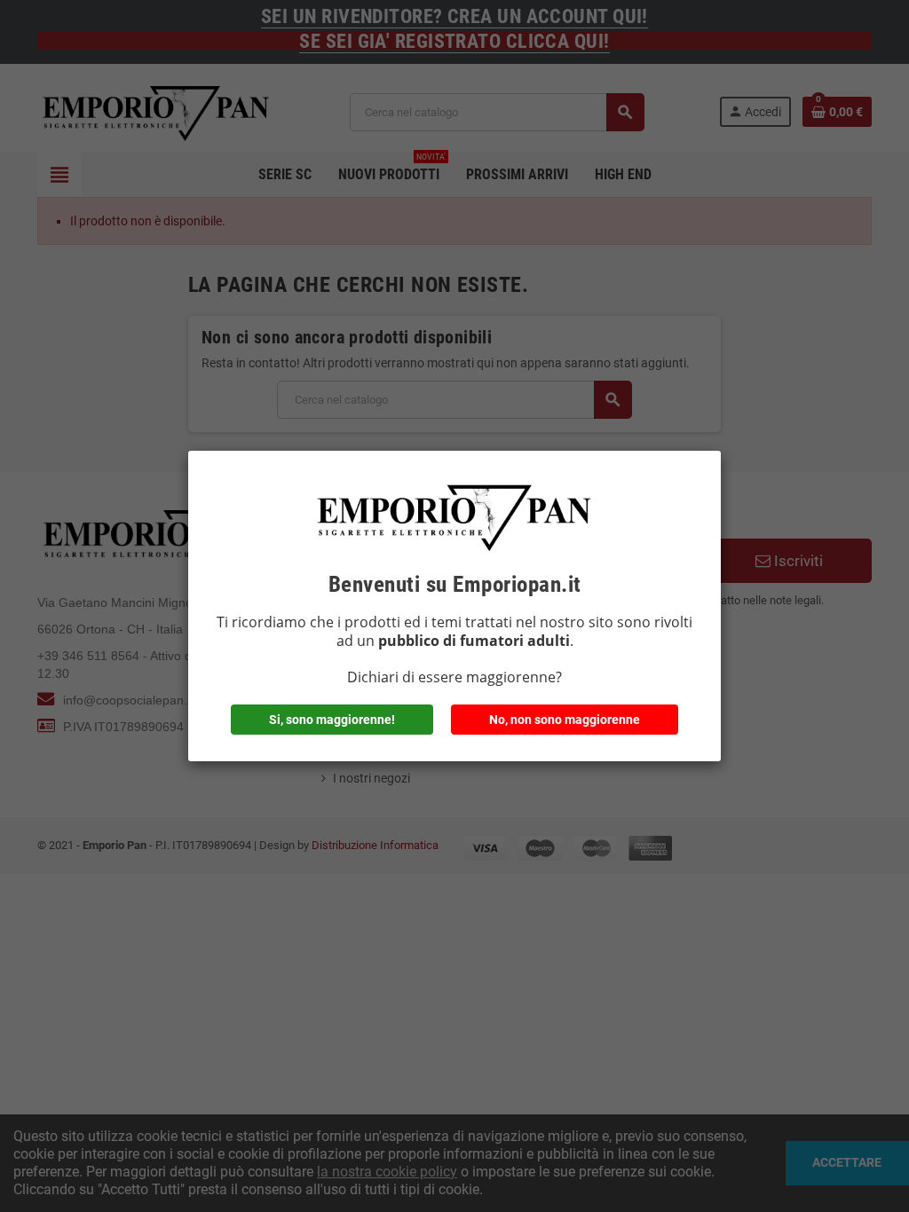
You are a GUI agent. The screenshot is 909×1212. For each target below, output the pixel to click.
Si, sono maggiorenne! (332, 719)
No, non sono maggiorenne (564, 719)
